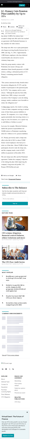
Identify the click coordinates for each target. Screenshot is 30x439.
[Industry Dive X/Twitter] (9, 369)
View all (4, 355)
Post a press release (13, 355)
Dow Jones (6, 107)
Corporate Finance (14, 179)
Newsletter (4, 387)
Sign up (22, 5)
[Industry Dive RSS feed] (13, 369)
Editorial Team (5, 382)
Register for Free (8, 435)
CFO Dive (17, 402)
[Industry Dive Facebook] (6, 369)
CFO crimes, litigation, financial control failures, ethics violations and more (13, 235)
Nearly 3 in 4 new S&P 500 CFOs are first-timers (15, 297)
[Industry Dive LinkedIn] (2, 369)
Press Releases (5, 394)
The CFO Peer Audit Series (13, 262)
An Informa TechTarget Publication (15, 1)
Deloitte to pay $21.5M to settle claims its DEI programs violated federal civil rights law (16, 288)
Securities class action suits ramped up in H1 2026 (16, 304)
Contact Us (4, 384)
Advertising (18, 381)
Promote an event (20, 393)
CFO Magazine (5, 397)
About (3, 379)
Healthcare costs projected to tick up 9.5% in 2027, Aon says (16, 278)
